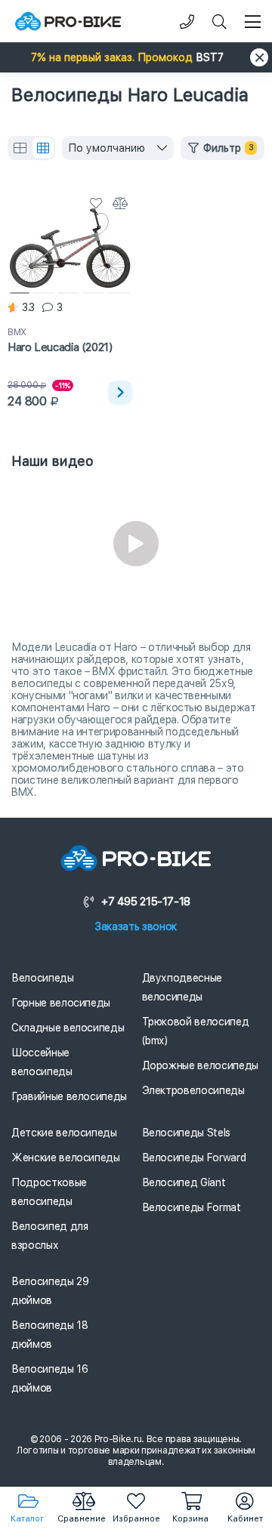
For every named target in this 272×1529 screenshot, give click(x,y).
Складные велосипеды (67, 1028)
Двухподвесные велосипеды (182, 987)
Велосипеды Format (191, 1207)
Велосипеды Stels (186, 1133)
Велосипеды (42, 978)
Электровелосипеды (193, 1090)
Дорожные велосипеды (200, 1065)
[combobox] (118, 148)
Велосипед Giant (184, 1182)
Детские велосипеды (64, 1133)
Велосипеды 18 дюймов (49, 1334)
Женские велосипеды (65, 1157)
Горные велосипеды (60, 1003)
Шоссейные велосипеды (42, 1062)
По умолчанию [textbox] (106, 148)
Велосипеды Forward (194, 1157)
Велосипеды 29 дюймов (49, 1290)
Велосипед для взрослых (49, 1235)
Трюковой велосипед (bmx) (195, 1031)
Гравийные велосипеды (69, 1096)
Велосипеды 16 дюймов (49, 1378)
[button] (136, 57)
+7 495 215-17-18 (145, 901)
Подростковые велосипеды (49, 1191)
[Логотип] (68, 21)
